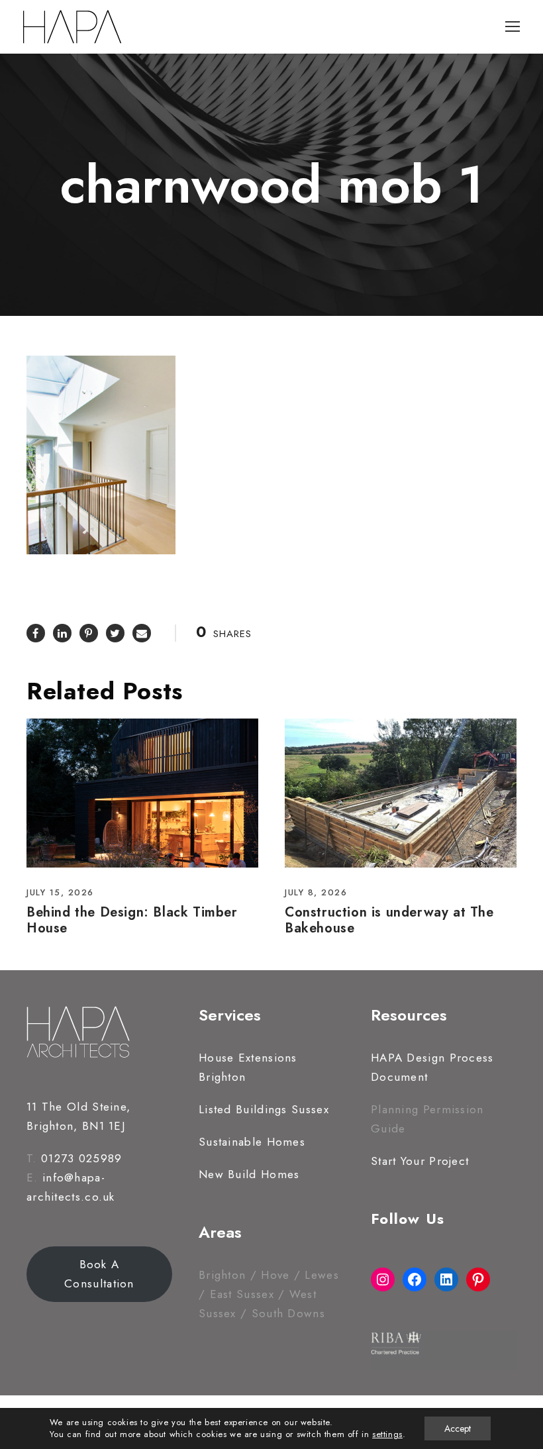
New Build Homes (249, 1174)
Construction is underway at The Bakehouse (389, 920)
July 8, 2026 (316, 892)
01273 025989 (82, 1158)
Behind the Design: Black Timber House (132, 920)
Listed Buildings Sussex (264, 1109)
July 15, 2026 (60, 892)
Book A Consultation (99, 1273)
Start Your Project (420, 1161)
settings (387, 1434)
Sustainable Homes (252, 1142)
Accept (457, 1428)
